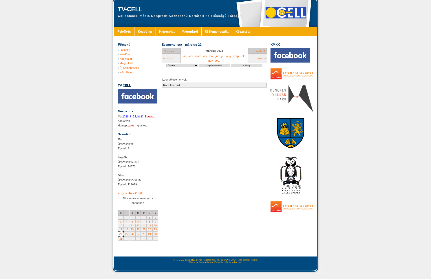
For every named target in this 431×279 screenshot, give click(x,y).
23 (155, 229)
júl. (223, 56)
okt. (244, 56)
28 (144, 234)
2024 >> (261, 58)
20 (138, 229)
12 (132, 225)
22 (149, 229)
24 (120, 234)
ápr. (205, 56)
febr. (191, 56)
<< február (168, 51)
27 (138, 234)
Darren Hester (206, 262)
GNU (227, 260)
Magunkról (190, 31)
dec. (217, 60)
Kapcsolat (167, 31)
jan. (185, 56)
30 (155, 234)
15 (149, 225)
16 (155, 225)
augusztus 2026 (130, 193)
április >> (261, 51)
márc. (198, 56)
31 (120, 238)
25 (126, 234)
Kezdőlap (145, 31)
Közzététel (243, 31)
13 (138, 225)
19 (132, 229)
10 (120, 225)
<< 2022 (167, 58)
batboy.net (237, 262)
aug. (229, 56)
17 (120, 229)
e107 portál (196, 260)
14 (144, 225)
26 (132, 234)
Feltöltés (124, 31)
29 (149, 234)
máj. (211, 56)
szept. (236, 56)
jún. (218, 56)
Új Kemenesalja (217, 31)
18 (126, 229)
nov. (210, 60)
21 (144, 229)
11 (126, 225)
